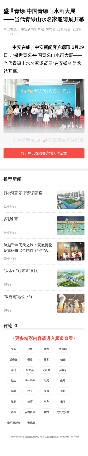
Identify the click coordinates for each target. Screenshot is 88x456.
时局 (46, 380)
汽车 (46, 401)
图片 (13, 412)
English (30, 380)
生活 (62, 380)
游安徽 (13, 359)
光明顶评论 (13, 422)
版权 (13, 401)
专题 (46, 391)
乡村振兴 (30, 412)
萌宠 (62, 359)
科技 (46, 412)
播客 (46, 359)
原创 (62, 391)
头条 (13, 349)
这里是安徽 (62, 412)
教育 (30, 401)
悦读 (30, 359)
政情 (30, 349)
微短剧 (63, 349)
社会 (13, 380)
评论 (13, 370)
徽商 (62, 401)
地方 (46, 349)
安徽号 (63, 370)
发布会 (30, 370)
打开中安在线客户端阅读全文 (44, 153)
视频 (13, 391)
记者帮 (46, 370)
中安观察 (30, 422)
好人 (30, 391)
